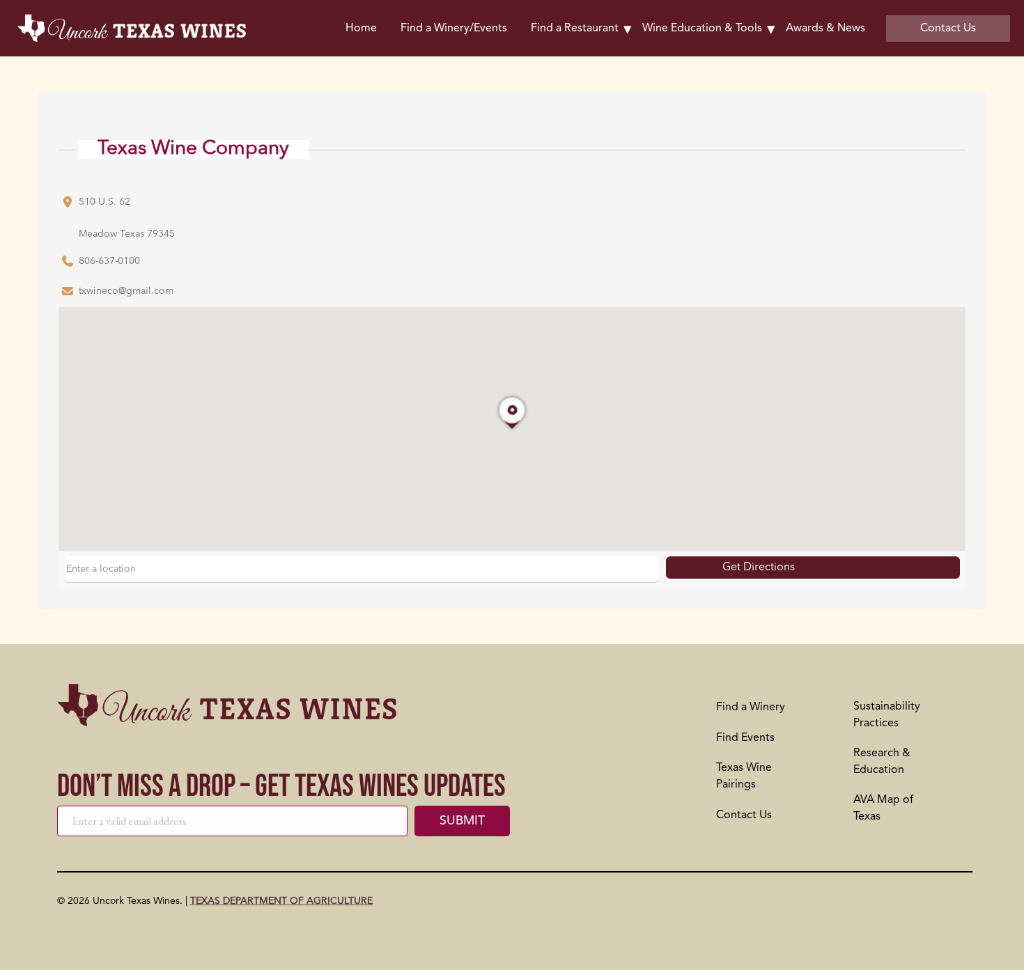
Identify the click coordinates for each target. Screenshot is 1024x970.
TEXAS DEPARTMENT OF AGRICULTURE (281, 901)
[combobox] (361, 569)
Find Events (745, 738)
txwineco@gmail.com (126, 291)
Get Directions (758, 567)
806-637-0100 (109, 261)
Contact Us (744, 815)
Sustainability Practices (886, 715)
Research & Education (881, 762)
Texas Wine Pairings (744, 776)
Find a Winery (750, 707)
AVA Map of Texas (883, 808)
